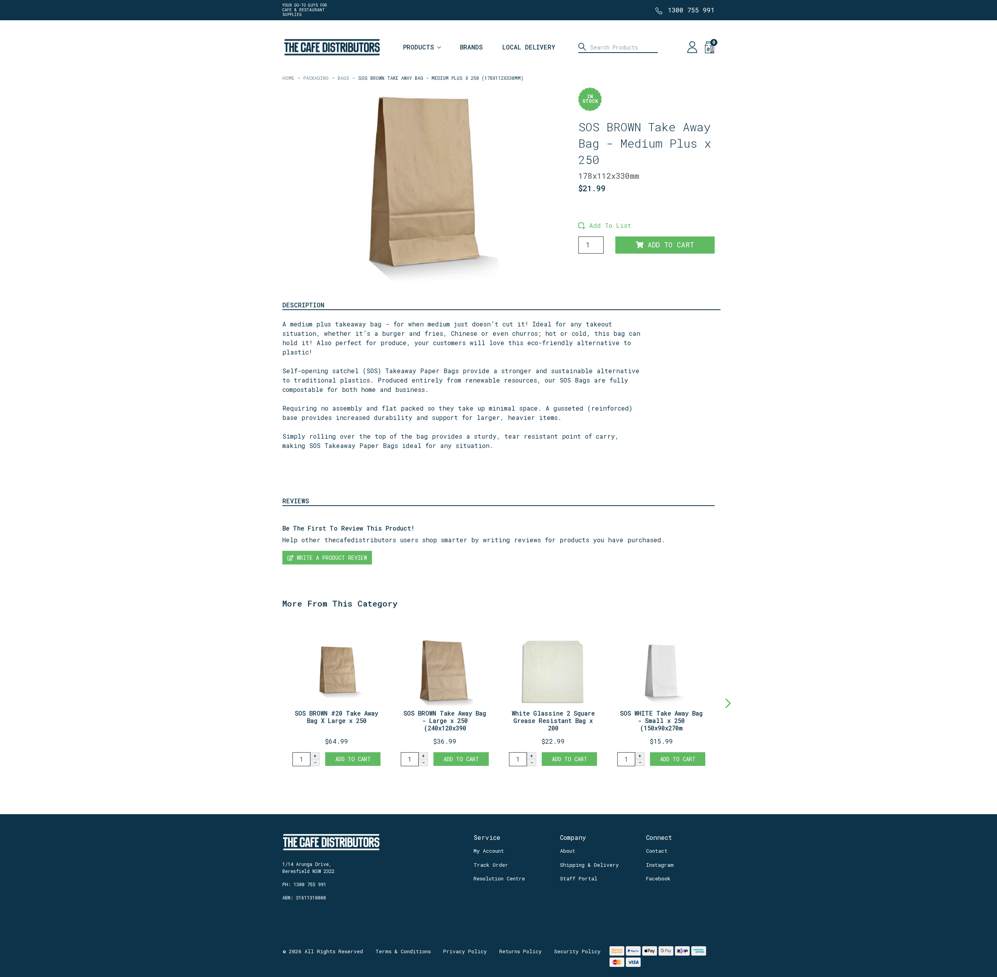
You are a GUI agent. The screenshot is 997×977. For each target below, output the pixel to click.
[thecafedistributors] (331, 46)
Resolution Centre (499, 878)
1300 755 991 (691, 10)
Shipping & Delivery (589, 864)
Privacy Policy (465, 951)
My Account (489, 850)
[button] (604, 225)
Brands (471, 47)
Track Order (491, 864)
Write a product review (330, 557)
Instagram (660, 864)
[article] (336, 694)
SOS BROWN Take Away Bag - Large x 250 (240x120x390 (444, 720)
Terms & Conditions (403, 951)
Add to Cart (668, 244)
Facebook (658, 878)
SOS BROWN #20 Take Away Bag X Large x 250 (336, 717)
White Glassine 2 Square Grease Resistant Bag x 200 (553, 720)
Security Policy (577, 951)
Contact (657, 850)
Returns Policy (520, 951)
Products (418, 47)
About (567, 850)
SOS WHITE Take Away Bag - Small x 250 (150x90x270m (661, 720)
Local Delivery (528, 47)
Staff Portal (578, 878)
